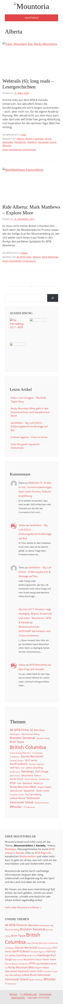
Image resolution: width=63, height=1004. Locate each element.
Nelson (37, 775)
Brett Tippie (17, 742)
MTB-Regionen (43, 852)
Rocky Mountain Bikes (23, 787)
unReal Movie (17, 798)
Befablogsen (15, 734)
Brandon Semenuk (22, 738)
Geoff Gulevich (19, 764)
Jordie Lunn (15, 771)
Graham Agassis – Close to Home (29, 437)
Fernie (48, 138)
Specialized (16, 790)
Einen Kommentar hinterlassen (19, 149)
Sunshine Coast (17, 794)
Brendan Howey (43, 738)
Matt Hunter (15, 776)
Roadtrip (32, 142)
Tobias (22, 525)
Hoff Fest (14, 767)
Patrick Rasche (31, 779)
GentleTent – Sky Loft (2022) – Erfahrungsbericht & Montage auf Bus (29, 426)
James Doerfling (34, 767)
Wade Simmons (42, 802)
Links (23, 134)
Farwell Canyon (17, 760)
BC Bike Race (37, 730)
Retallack (27, 783)
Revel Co (38, 783)
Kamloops (7, 142)
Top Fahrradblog (33, 794)
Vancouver (33, 798)
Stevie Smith (42, 790)
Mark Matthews (50, 256)
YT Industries (29, 807)
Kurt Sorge (41, 771)
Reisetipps (10, 849)
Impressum (45, 994)
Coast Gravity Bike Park (20, 753)
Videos (24, 252)
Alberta (20, 138)
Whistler (6, 145)
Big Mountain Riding (31, 734)
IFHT (23, 768)
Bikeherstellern (27, 856)
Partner (13, 994)
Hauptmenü (32, 17)
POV (13, 783)
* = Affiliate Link (28, 994)
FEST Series (31, 760)
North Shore (16, 779)
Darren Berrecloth (32, 756)
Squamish (29, 790)
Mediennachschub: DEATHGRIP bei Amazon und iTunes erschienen (34, 631)
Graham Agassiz (36, 764)
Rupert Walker (45, 787)
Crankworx (15, 756)
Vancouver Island (47, 142)
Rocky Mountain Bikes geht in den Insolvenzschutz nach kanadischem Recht (30, 412)
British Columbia (35, 138)
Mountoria (27, 775)
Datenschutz (18, 997)
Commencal (37, 753)
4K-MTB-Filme (24, 256)
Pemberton (20, 142)
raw (19, 783)
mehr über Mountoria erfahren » (23, 907)
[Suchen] (52, 298)
